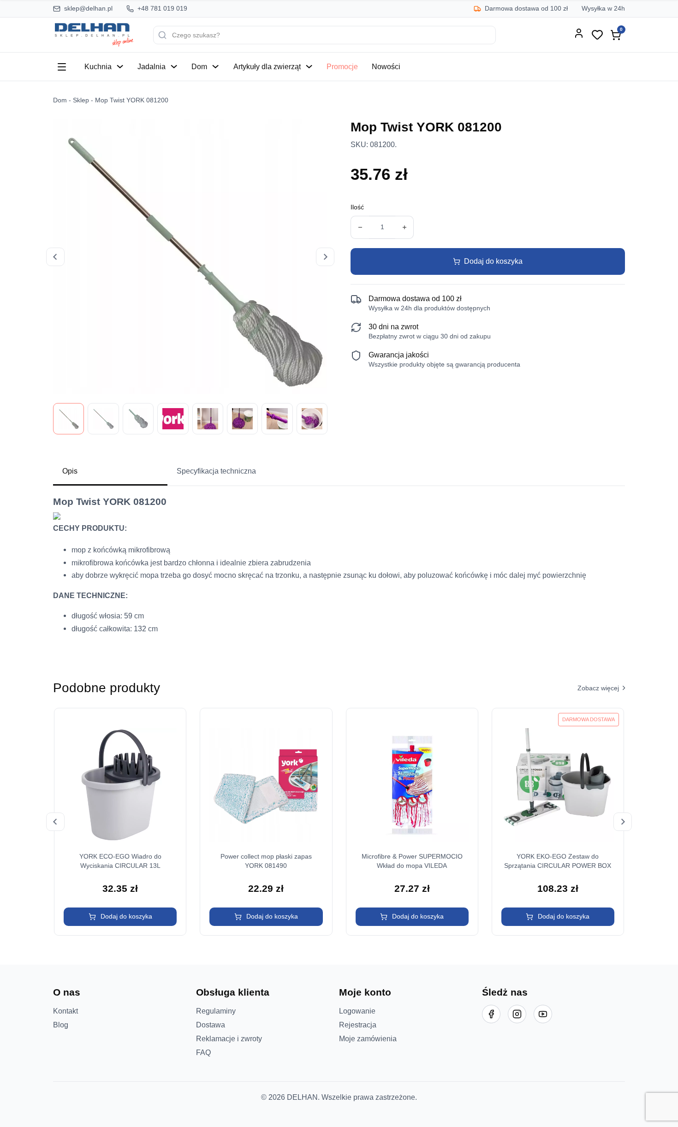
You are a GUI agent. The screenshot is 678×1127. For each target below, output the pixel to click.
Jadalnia (151, 66)
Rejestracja (357, 1024)
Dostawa (210, 1024)
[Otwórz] (61, 66)
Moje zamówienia (368, 1038)
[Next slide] (325, 257)
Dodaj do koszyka (493, 261)
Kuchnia (98, 66)
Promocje (342, 66)
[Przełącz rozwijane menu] (120, 66)
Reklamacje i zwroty (229, 1038)
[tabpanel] (339, 569)
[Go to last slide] (55, 257)
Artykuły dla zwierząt (267, 66)
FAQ (203, 1052)
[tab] (110, 471)
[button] (120, 917)
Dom (199, 66)
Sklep (81, 100)
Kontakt (65, 1011)
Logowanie (357, 1011)
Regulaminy (216, 1011)
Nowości (386, 66)
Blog (60, 1024)
